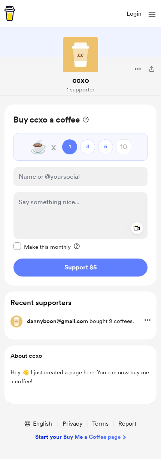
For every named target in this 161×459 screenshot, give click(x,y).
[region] (80, 195)
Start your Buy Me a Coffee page (78, 437)
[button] (152, 14)
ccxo (80, 80)
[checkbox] (42, 246)
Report (127, 423)
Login (134, 13)
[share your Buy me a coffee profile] (151, 69)
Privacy (72, 423)
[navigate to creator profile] (80, 54)
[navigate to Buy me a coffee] (9, 13)
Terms (100, 423)
